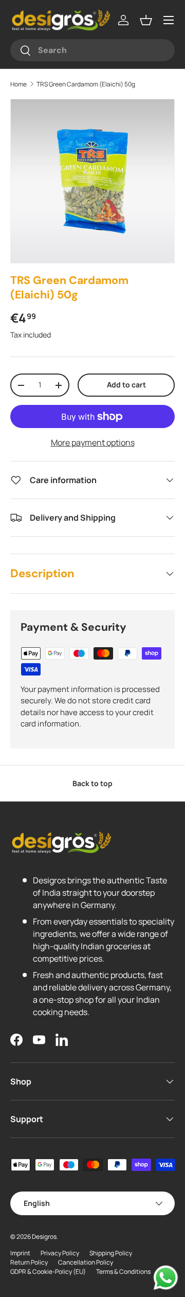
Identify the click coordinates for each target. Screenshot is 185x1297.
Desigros (44, 1236)
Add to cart (126, 384)
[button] (146, 20)
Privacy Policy (60, 1253)
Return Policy (29, 1262)
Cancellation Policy (85, 1262)
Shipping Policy (110, 1253)
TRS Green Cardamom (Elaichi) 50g (85, 84)
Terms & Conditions (123, 1271)
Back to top (92, 783)
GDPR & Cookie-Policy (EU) (48, 1271)
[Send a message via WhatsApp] (166, 1278)
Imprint (20, 1253)
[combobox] (92, 50)
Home (18, 84)
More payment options (93, 442)
